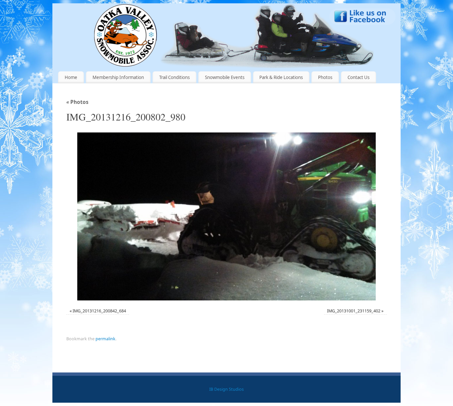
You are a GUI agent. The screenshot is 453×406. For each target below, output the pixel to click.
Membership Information (118, 77)
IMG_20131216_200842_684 (99, 311)
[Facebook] (362, 17)
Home (71, 77)
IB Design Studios (226, 389)
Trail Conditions (174, 77)
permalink (105, 339)
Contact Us (358, 77)
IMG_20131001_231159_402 (353, 311)
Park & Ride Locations (281, 77)
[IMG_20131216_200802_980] (226, 216)
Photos (325, 77)
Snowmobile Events (224, 77)
